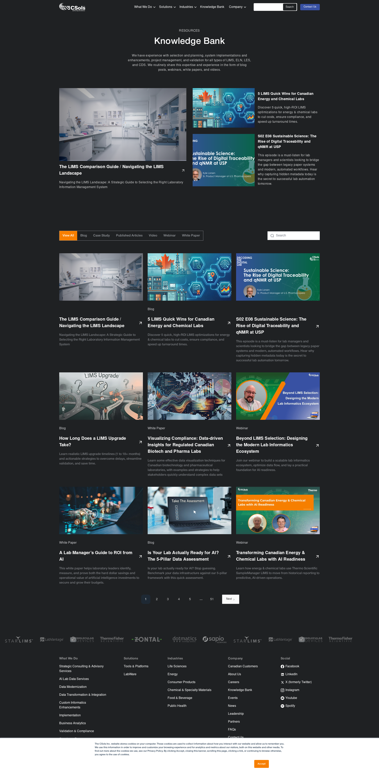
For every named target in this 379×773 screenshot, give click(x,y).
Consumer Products (181, 682)
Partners (234, 721)
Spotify (290, 706)
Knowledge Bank (212, 7)
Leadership (236, 714)
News (232, 706)
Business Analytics (72, 723)
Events (233, 698)
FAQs (232, 729)
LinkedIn (291, 674)
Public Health (177, 706)
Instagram (292, 690)
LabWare (130, 674)
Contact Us (310, 7)
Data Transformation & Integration (82, 695)
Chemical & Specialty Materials (189, 690)
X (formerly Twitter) (298, 682)
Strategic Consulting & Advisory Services (81, 669)
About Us (234, 674)
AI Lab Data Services (74, 679)
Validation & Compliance (76, 731)
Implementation (70, 715)
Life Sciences (177, 666)
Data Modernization (73, 687)
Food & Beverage (180, 698)
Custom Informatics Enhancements (72, 705)
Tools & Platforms (136, 666)
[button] (143, 7)
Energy (173, 674)
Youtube (291, 698)
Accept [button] (261, 764)
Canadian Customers (243, 666)
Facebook (292, 666)
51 (212, 599)
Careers (233, 682)
